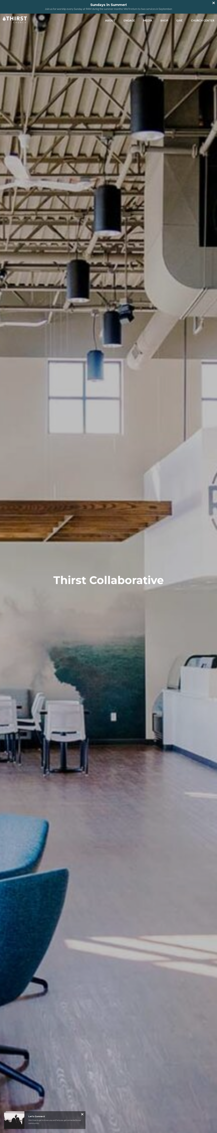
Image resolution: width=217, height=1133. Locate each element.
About (110, 20)
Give (179, 20)
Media (147, 20)
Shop (164, 20)
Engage (129, 20)
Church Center (202, 20)
